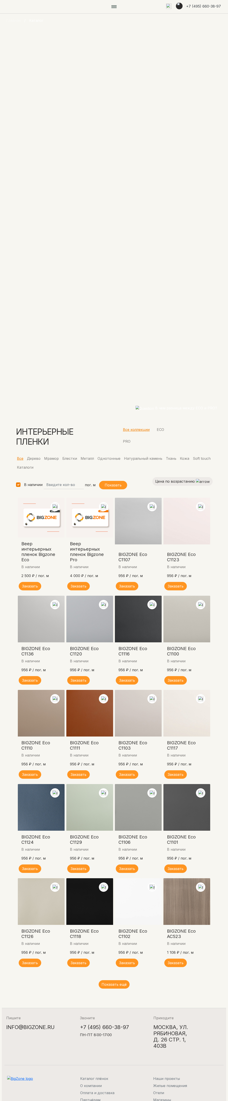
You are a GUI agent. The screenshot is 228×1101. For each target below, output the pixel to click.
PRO (126, 441)
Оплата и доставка (97, 1093)
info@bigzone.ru (30, 1027)
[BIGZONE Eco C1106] (138, 807)
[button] (168, 7)
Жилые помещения (170, 1085)
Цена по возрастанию (175, 481)
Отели (158, 1093)
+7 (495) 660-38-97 (203, 6)
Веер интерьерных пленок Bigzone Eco (38, 551)
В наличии (33, 484)
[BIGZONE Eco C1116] (138, 619)
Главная (13, 20)
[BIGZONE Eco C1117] (186, 713)
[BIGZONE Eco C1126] (41, 901)
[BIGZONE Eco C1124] (41, 807)
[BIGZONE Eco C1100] (186, 619)
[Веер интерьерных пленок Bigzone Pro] (89, 518)
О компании (91, 1085)
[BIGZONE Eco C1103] (138, 713)
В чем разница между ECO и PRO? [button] (185, 408)
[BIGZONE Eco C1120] (89, 619)
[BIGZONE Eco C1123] (186, 521)
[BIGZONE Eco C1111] (89, 713)
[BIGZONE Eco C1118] (89, 901)
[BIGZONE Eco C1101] (186, 807)
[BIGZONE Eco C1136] (41, 619)
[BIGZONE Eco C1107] (138, 521)
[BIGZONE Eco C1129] (89, 807)
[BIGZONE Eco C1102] (138, 901)
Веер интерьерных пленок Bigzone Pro (87, 551)
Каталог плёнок (94, 1078)
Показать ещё (114, 984)
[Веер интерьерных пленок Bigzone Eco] (41, 518)
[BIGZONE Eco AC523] (186, 901)
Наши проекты (166, 1078)
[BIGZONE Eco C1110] (41, 713)
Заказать (30, 586)
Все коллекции (136, 429)
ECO (160, 429)
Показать (113, 485)
